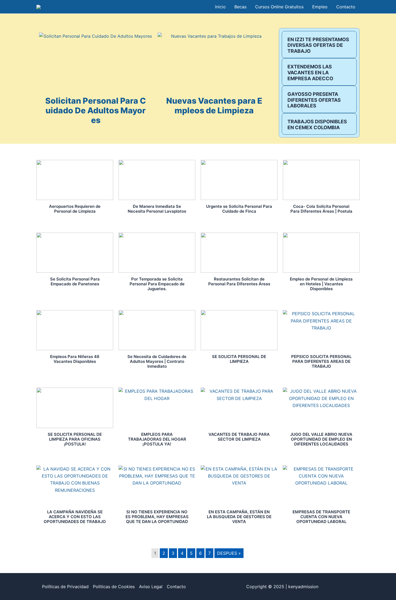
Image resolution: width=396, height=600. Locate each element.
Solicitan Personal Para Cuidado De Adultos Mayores (95, 110)
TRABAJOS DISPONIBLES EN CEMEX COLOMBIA (317, 124)
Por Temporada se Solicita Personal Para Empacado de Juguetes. (157, 283)
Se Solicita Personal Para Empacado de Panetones (75, 281)
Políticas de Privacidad (65, 586)
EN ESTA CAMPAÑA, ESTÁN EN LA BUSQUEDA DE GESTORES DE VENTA (239, 516)
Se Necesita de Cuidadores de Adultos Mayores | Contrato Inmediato (156, 361)
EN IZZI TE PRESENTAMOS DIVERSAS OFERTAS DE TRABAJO (318, 45)
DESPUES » (229, 553)
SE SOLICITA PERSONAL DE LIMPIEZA (239, 359)
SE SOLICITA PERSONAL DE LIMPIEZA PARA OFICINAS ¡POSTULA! (75, 439)
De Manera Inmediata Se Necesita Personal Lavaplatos (157, 209)
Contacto (176, 586)
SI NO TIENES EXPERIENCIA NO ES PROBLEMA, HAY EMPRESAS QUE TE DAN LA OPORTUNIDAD (157, 516)
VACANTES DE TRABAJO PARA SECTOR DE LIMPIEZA (239, 437)
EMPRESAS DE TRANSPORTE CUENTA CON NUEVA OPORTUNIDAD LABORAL (321, 516)
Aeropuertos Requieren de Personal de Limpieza (74, 209)
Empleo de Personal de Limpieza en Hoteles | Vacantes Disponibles (321, 283)
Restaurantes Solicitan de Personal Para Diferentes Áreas (239, 281)
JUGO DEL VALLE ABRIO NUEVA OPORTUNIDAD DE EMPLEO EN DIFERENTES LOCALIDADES (321, 439)
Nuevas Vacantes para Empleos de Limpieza (214, 105)
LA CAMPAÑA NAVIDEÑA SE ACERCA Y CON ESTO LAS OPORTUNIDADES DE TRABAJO (75, 516)
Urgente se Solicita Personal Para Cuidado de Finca (239, 209)
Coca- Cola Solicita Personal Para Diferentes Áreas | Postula (321, 209)
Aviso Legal (150, 586)
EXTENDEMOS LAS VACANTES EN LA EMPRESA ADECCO (310, 72)
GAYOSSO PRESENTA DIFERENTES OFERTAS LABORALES (314, 99)
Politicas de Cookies (114, 586)
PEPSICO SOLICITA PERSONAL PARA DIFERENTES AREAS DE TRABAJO (321, 361)
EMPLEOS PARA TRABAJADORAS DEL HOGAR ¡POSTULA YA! (157, 439)
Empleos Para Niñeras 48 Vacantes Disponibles (74, 359)
